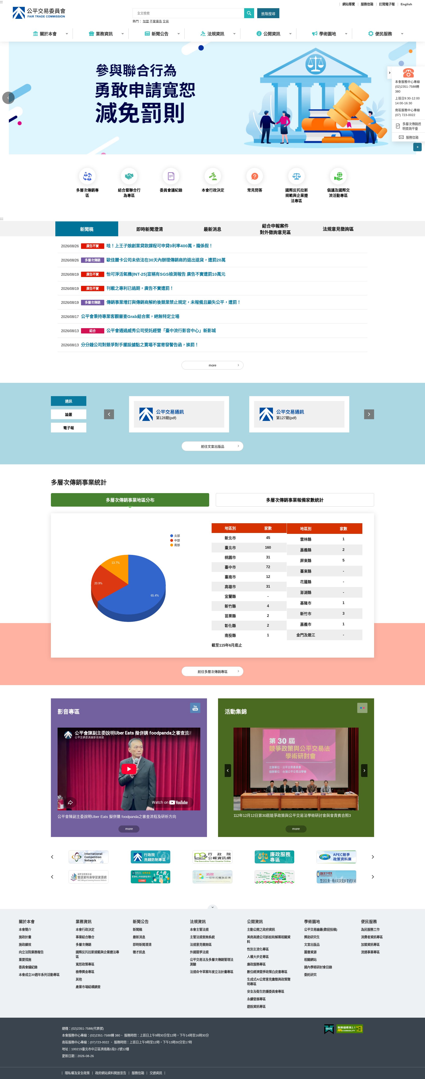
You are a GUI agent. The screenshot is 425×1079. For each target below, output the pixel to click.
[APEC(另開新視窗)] (336, 857)
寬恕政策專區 (85, 964)
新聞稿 (137, 929)
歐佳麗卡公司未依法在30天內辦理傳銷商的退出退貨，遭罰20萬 (166, 260)
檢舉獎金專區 (85, 972)
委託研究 (310, 974)
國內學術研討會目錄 (318, 967)
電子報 (68, 428)
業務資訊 (84, 922)
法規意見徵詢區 (338, 229)
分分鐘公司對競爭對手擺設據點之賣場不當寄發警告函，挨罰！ (140, 345)
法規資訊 (198, 922)
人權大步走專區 (258, 957)
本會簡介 (25, 929)
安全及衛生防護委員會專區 (265, 991)
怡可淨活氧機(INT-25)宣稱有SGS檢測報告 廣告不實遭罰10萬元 (165, 274)
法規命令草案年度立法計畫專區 (211, 972)
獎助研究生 (312, 937)
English (406, 4)
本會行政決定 (85, 929)
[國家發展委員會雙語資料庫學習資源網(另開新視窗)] (89, 876)
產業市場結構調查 (88, 987)
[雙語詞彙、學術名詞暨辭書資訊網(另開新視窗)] (336, 876)
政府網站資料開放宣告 (110, 1073)
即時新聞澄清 (142, 944)
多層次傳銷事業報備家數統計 (295, 500)
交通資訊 (156, 1073)
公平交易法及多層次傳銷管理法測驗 (211, 962)
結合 (92, 331)
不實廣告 (156, 21)
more (212, 365)
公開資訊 (255, 922)
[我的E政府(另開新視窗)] (151, 876)
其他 (79, 979)
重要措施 (25, 959)
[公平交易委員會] (39, 13)
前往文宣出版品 (212, 446)
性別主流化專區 (258, 949)
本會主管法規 (199, 929)
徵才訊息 (139, 952)
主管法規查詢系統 (202, 937)
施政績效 (25, 944)
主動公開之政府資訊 (261, 929)
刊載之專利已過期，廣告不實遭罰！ (140, 288)
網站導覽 (348, 4)
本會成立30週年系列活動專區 (39, 974)
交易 (166, 21)
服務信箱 (367, 4)
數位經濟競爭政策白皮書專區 (267, 972)
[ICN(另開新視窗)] (89, 857)
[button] (389, 72)
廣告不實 (92, 246)
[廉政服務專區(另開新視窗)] (274, 857)
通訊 (68, 401)
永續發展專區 (256, 999)
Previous (8, 98)
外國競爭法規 (199, 952)
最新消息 (139, 937)
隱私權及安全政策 (77, 1073)
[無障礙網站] (349, 1028)
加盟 (146, 21)
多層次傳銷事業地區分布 (130, 500)
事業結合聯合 (85, 937)
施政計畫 (25, 937)
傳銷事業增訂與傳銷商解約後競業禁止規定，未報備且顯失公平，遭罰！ (173, 302)
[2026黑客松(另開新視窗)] (274, 876)
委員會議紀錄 (28, 967)
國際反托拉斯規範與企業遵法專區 (97, 954)
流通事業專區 (370, 952)
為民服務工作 (370, 929)
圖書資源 (310, 952)
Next (369, 414)
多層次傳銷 (92, 260)
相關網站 (310, 959)
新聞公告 (141, 922)
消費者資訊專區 (372, 937)
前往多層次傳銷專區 (213, 672)
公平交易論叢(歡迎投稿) (320, 929)
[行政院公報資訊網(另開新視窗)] (212, 857)
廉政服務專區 (256, 964)
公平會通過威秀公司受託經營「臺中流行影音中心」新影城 (161, 330)
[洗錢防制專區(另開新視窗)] (151, 857)
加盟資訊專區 (370, 944)
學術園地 (312, 922)
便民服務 (369, 922)
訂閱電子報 (387, 4)
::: (1, 2)
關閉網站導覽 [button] (212, 907)
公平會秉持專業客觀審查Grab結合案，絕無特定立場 (130, 316)
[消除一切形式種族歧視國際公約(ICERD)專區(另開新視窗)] (212, 876)
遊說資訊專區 (256, 1006)
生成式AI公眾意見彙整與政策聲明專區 (268, 982)
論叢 (68, 414)
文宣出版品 (312, 944)
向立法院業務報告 (31, 952)
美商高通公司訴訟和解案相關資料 (268, 939)
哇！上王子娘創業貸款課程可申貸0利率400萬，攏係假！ (159, 246)
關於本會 (27, 922)
